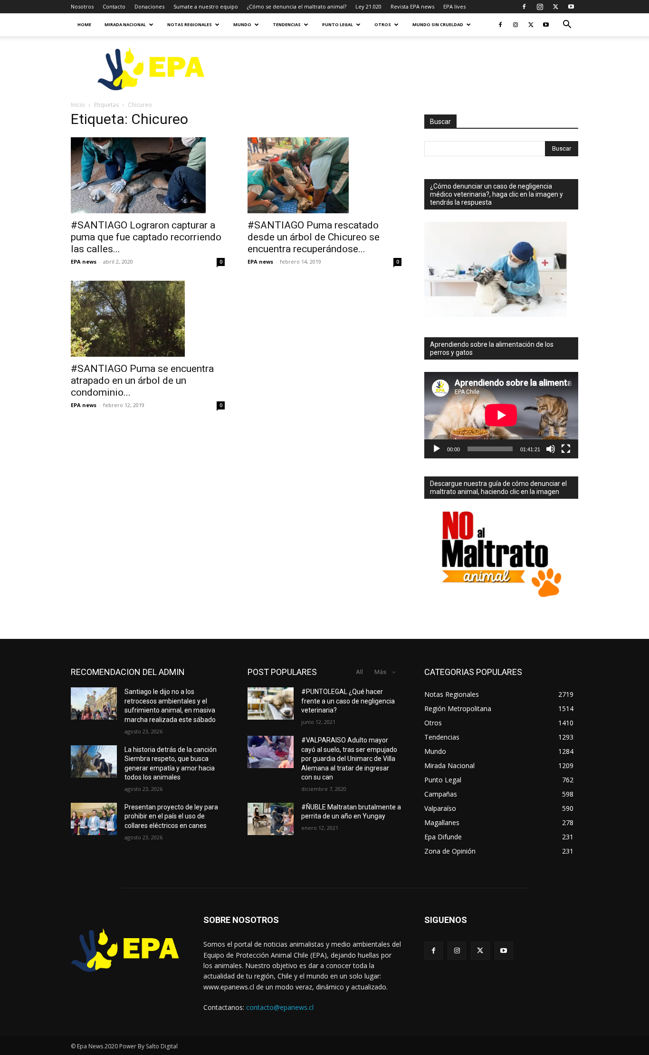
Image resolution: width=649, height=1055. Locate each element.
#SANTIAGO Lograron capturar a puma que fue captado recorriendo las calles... (146, 237)
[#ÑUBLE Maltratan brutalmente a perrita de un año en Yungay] (271, 819)
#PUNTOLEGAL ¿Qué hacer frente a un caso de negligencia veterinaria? (348, 701)
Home (84, 24)
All (359, 671)
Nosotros (82, 6)
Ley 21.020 (368, 6)
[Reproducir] (436, 449)
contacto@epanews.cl (280, 1007)
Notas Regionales (189, 24)
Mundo (242, 24)
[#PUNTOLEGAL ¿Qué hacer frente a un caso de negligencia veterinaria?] (271, 703)
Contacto (114, 6)
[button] (566, 25)
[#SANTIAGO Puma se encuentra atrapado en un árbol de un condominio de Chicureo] (148, 319)
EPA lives (454, 6)
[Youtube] (571, 6)
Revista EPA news (412, 6)
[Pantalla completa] (566, 449)
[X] (555, 6)
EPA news (83, 261)
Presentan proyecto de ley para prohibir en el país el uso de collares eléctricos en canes (171, 816)
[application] (501, 415)
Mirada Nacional (125, 24)
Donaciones (149, 6)
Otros (382, 24)
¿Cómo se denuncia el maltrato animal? (296, 6)
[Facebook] (524, 6)
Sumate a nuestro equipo (205, 6)
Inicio (78, 105)
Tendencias (287, 24)
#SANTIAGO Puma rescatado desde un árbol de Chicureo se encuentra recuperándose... (314, 237)
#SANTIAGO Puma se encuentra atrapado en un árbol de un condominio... (142, 380)
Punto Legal (337, 24)
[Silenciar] (550, 449)
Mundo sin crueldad (437, 24)
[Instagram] (540, 6)
